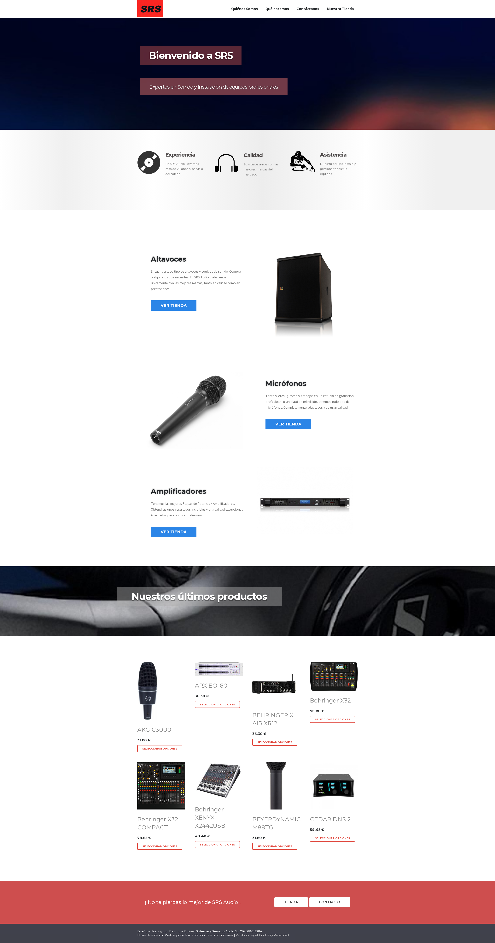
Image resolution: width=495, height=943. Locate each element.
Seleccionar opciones (159, 748)
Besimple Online (181, 931)
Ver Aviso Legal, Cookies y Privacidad (262, 935)
